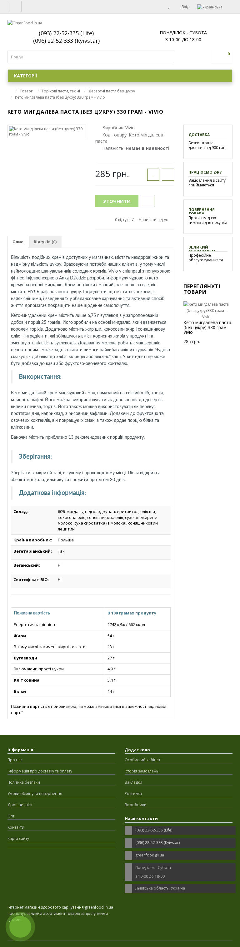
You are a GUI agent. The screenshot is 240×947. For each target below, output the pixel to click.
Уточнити (117, 201)
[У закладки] (153, 175)
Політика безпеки (24, 782)
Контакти (16, 827)
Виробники (136, 804)
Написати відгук (153, 219)
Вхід (185, 6)
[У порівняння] (168, 175)
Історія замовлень (141, 771)
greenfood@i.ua (149, 855)
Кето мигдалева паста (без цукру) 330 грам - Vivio (207, 327)
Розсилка (133, 793)
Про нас (15, 759)
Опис (17, 241)
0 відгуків (123, 219)
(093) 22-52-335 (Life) (66, 33)
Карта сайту (18, 838)
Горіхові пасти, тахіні (61, 91)
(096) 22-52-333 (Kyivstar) (66, 40)
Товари (26, 91)
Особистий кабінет (142, 759)
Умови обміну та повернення (35, 793)
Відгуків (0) (45, 241)
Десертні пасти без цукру (111, 91)
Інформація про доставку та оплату (40, 771)
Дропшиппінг (20, 804)
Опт (11, 816)
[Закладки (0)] (169, 6)
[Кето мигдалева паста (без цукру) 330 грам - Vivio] (47, 131)
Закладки (133, 782)
